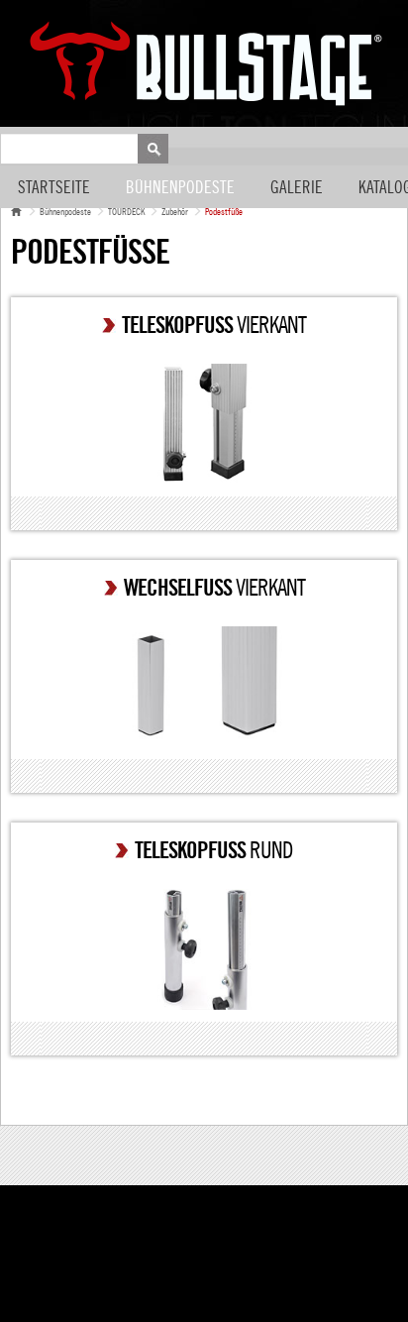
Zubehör (174, 212)
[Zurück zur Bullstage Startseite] (206, 63)
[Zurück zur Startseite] (17, 212)
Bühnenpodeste (180, 187)
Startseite (54, 187)
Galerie (296, 187)
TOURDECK (126, 212)
